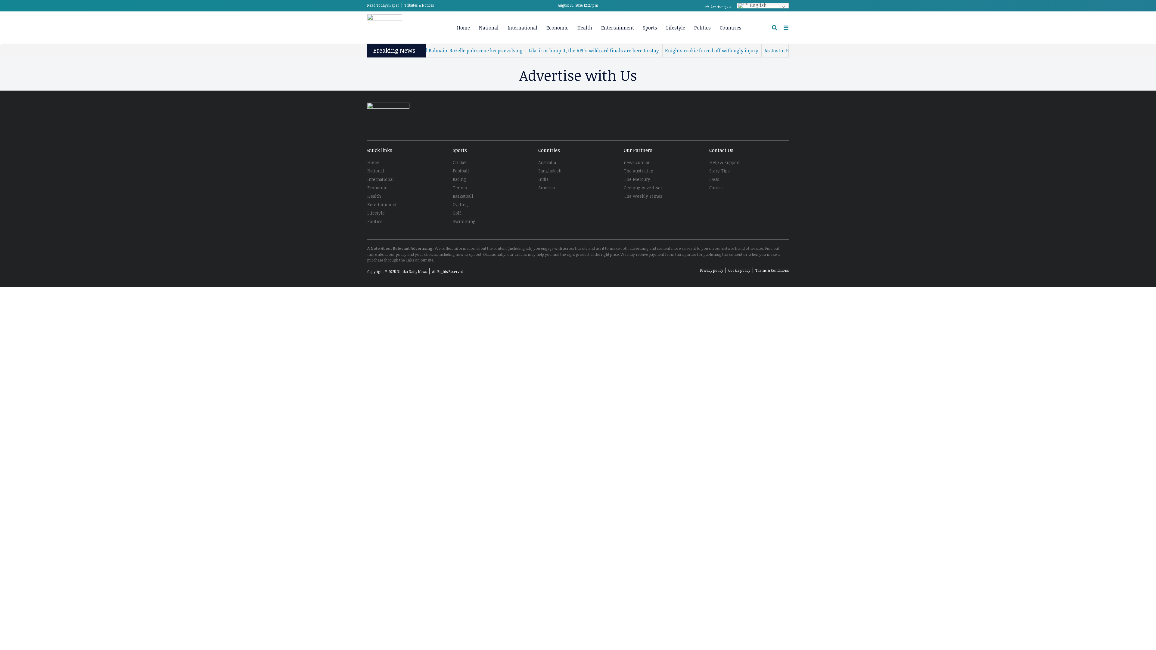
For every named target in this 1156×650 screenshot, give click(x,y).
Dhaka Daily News (412, 271)
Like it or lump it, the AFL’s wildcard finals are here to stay (578, 50)
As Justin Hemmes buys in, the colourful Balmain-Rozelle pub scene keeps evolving (414, 50)
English (758, 5)
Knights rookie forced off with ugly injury (696, 50)
